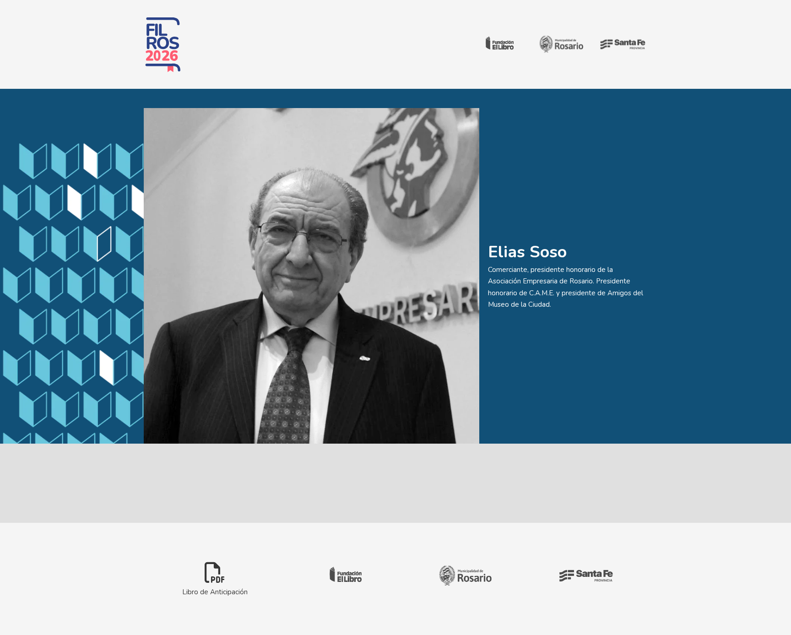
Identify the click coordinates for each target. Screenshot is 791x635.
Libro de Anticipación (215, 591)
